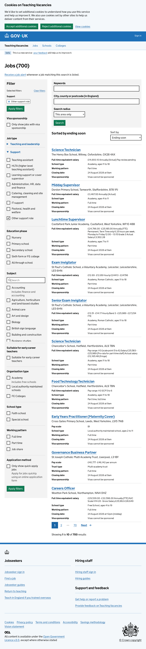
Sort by (114, 132)
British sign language (24, 328)
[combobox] (26, 280)
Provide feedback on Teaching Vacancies (98, 605)
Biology (16, 322)
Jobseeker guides (15, 584)
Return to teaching (15, 591)
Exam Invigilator (64, 262)
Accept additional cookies (21, 26)
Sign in (138, 35)
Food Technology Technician (73, 381)
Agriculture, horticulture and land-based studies (26, 301)
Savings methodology (92, 622)
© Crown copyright (130, 640)
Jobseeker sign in (15, 572)
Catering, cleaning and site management (27, 195)
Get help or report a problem (92, 599)
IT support (18, 202)
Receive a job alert (15, 74)
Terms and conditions (48, 622)
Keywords (59, 83)
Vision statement (14, 626)
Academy (17, 377)
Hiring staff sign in (85, 572)
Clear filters (39, 90)
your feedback (40, 52)
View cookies (82, 26)
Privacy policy (25, 622)
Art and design (20, 315)
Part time (17, 443)
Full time (17, 436)
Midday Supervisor (66, 185)
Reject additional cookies (56, 26)
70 (75, 525)
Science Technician (66, 150)
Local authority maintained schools (27, 388)
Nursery (16, 237)
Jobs (35, 45)
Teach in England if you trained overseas (28, 597)
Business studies (21, 341)
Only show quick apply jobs (25, 467)
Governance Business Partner (74, 452)
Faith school (19, 413)
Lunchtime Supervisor (68, 219)
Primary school (20, 243)
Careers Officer (63, 488)
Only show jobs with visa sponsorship (26, 126)
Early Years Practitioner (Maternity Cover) (83, 416)
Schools (46, 45)
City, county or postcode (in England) (76, 96)
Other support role (20, 101)
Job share (17, 449)
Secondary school (22, 250)
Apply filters (15, 108)
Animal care (18, 309)
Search (59, 122)
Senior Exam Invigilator (69, 300)
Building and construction (26, 334)
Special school (20, 419)
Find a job (10, 578)
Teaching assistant (22, 160)
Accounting (18, 287)
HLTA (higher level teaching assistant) (23, 167)
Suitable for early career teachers (26, 359)
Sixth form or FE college (25, 256)
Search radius (62, 109)
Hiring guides (82, 578)
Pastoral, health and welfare (23, 210)
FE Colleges (19, 396)
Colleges (61, 45)
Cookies (9, 622)
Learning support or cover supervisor (27, 176)
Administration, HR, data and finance (26, 185)
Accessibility (70, 622)
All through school (22, 262)
